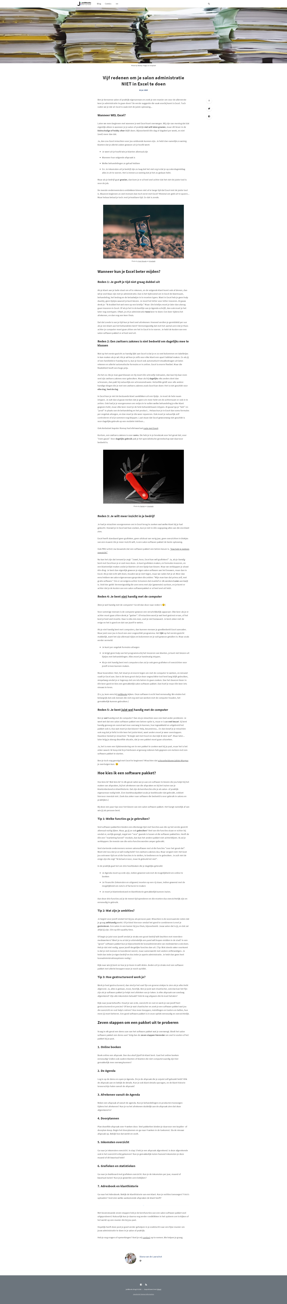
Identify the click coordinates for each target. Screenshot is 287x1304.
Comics (108, 3)
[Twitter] (209, 108)
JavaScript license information (143, 1294)
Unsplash (153, 66)
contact (146, 1237)
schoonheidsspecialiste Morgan (173, 760)
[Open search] (209, 4)
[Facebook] (209, 116)
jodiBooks (122, 694)
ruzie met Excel (150, 428)
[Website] (140, 1261)
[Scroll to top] (209, 100)
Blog (99, 3)
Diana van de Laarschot (151, 1256)
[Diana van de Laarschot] (130, 1258)
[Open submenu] (117, 4)
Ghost (159, 1289)
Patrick (142, 506)
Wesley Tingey (142, 66)
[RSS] (146, 1285)
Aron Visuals (142, 261)
